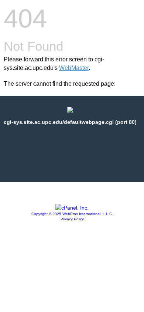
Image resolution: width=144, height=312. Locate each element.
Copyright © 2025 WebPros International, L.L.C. (72, 214)
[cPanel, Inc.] (72, 208)
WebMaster (74, 68)
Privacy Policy (72, 219)
